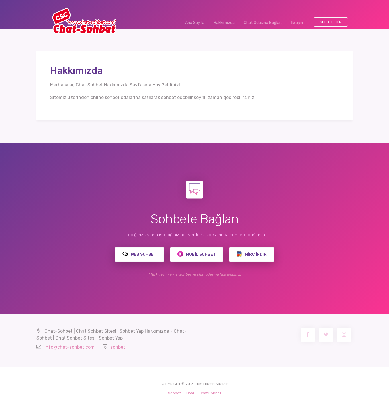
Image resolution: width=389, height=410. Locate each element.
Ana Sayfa (197, 22)
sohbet (117, 347)
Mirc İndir (255, 254)
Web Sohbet (143, 254)
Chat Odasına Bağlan (263, 22)
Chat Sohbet (210, 393)
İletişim (297, 22)
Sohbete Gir (330, 22)
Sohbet (174, 393)
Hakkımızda (224, 22)
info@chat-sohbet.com (69, 347)
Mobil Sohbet (200, 254)
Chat (190, 393)
